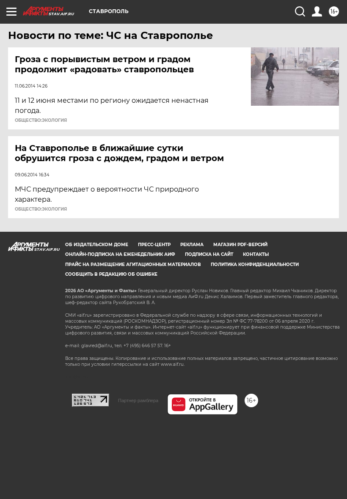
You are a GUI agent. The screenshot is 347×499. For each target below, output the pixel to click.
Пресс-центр (154, 244)
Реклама (192, 244)
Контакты (256, 254)
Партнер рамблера (138, 400)
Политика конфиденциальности (255, 264)
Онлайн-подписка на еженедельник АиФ (120, 254)
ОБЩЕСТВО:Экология (41, 120)
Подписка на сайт (209, 254)
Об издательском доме (96, 244)
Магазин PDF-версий (240, 244)
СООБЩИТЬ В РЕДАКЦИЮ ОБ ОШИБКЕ (111, 274)
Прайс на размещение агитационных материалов (133, 264)
